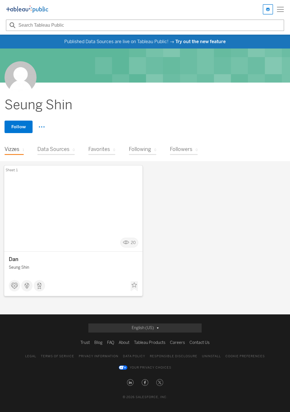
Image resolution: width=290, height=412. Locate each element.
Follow (18, 127)
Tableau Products (149, 342)
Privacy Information (98, 356)
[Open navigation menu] (280, 9)
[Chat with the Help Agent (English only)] (268, 9)
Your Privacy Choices (150, 367)
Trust (85, 342)
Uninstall (211, 356)
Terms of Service (57, 356)
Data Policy (134, 356)
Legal (30, 356)
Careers (177, 342)
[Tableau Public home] (27, 9)
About (124, 342)
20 (133, 242)
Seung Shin (19, 267)
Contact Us (199, 342)
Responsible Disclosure (173, 356)
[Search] (11, 25)
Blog (98, 342)
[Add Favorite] (134, 286)
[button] (130, 382)
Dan (13, 259)
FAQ (110, 342)
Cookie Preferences (245, 356)
